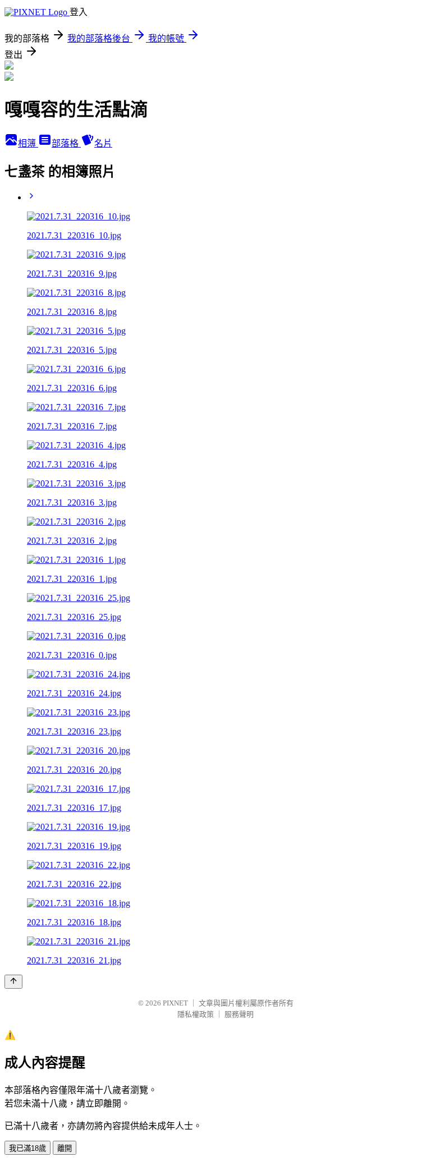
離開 (64, 1148)
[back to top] (13, 982)
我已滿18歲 (27, 1148)
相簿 (28, 143)
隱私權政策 (195, 1014)
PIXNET (175, 1003)
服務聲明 (239, 1014)
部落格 (66, 143)
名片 (103, 143)
